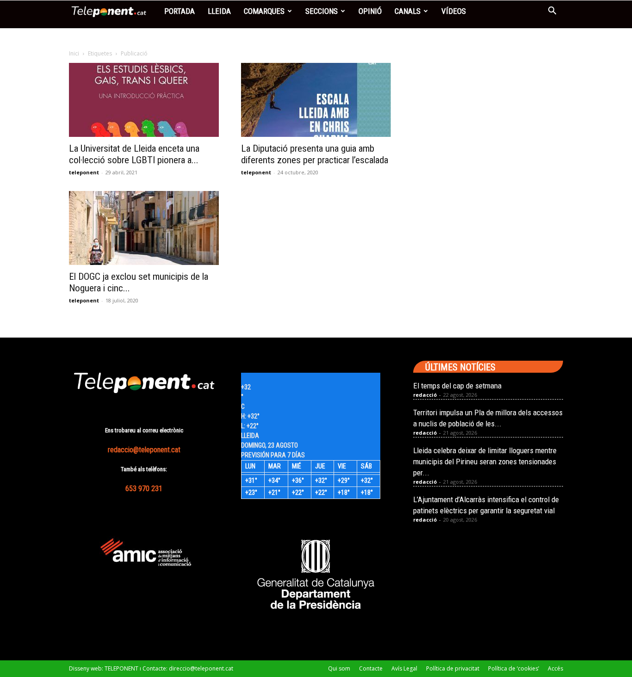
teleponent (84, 172)
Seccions (321, 11)
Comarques (264, 11)
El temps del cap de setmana (457, 385)
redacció (425, 394)
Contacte (371, 668)
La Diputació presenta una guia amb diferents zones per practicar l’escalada (314, 154)
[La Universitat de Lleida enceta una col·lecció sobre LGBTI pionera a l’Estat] (144, 100)
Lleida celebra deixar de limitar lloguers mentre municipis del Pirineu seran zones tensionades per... (485, 461)
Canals (408, 11)
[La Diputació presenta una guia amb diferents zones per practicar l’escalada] (316, 100)
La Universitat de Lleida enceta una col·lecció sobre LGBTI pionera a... (134, 154)
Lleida (219, 11)
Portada (179, 11)
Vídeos (453, 11)
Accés (555, 668)
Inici (74, 53)
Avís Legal (404, 668)
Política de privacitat (452, 668)
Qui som (339, 668)
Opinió (370, 11)
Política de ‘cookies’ (513, 668)
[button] (552, 11)
